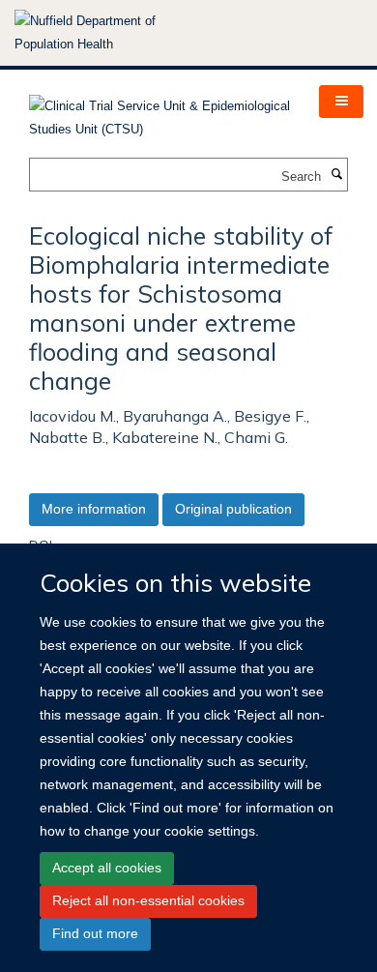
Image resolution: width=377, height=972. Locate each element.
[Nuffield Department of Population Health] (111, 33)
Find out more (95, 933)
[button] (341, 101)
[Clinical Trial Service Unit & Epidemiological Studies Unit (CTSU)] (159, 111)
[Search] (336, 175)
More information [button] (94, 508)
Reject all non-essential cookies (148, 900)
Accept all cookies (106, 867)
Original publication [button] (233, 508)
